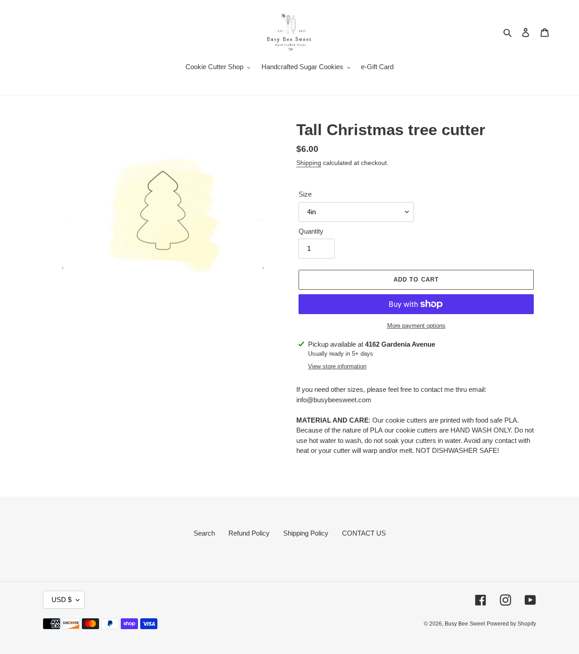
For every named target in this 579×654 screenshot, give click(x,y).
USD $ (61, 599)
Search (204, 533)
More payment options (416, 325)
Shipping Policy (305, 533)
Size (305, 194)
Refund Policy (249, 533)
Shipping (308, 162)
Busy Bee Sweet (465, 624)
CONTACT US (364, 533)
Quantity (311, 231)
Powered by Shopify (511, 624)
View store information (337, 366)
